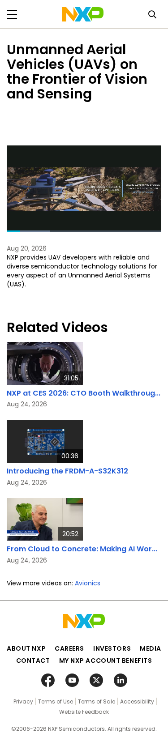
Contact (33, 660)
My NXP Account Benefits (105, 660)
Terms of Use (55, 701)
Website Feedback (84, 712)
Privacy (23, 701)
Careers (69, 648)
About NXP (26, 648)
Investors (112, 648)
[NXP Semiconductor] (82, 14)
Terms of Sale (96, 701)
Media (150, 648)
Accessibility (137, 701)
